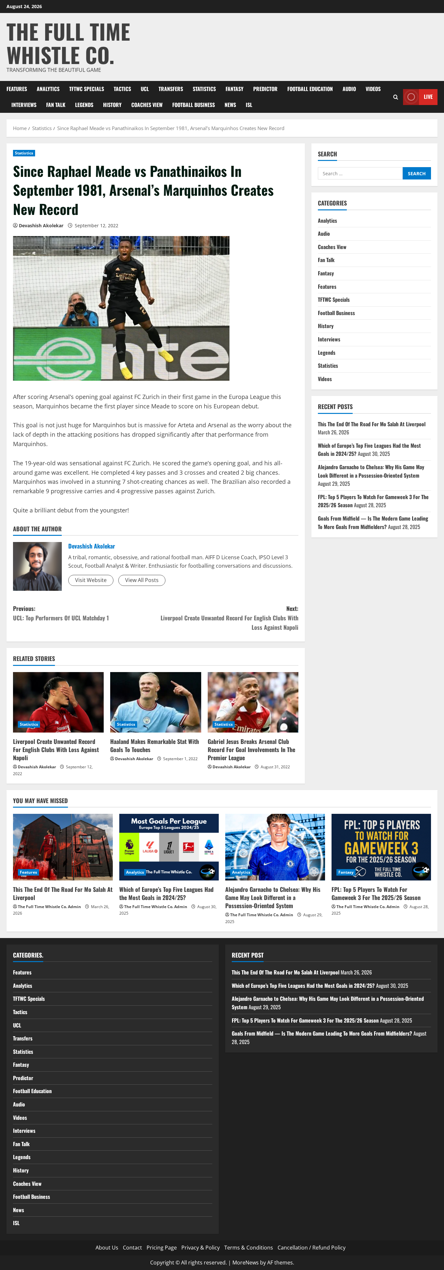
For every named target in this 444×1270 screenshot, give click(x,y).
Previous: (61, 613)
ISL (249, 105)
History (112, 105)
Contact (132, 1247)
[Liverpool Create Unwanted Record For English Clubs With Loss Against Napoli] (58, 702)
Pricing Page (162, 1247)
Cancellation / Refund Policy (312, 1247)
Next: (229, 617)
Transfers (171, 89)
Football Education (310, 89)
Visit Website (91, 580)
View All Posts (142, 580)
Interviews (23, 105)
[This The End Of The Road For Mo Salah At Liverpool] (63, 847)
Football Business (193, 105)
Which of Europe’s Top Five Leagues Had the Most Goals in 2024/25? (166, 893)
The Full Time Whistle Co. (68, 42)
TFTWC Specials (86, 89)
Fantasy (234, 89)
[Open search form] (395, 96)
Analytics (48, 89)
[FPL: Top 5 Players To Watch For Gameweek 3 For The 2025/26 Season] (381, 847)
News (230, 105)
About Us (107, 1247)
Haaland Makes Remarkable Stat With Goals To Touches (154, 745)
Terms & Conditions (248, 1247)
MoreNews (245, 1262)
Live (428, 96)
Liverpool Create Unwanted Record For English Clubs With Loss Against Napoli (56, 749)
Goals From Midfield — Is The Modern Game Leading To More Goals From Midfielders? (373, 522)
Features (17, 89)
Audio (349, 89)
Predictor (265, 89)
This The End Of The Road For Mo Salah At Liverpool (371, 424)
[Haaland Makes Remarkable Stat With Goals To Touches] (155, 702)
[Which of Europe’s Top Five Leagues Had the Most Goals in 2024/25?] (169, 847)
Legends (84, 105)
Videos (373, 89)
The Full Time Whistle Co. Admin (49, 906)
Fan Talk (55, 105)
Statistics (204, 89)
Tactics (122, 89)
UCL (145, 89)
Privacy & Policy (200, 1247)
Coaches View (147, 105)
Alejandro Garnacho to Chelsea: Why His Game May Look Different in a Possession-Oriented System (371, 471)
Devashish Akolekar (41, 225)
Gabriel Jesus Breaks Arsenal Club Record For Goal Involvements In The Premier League (251, 749)
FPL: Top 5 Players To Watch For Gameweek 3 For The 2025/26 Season (376, 893)
